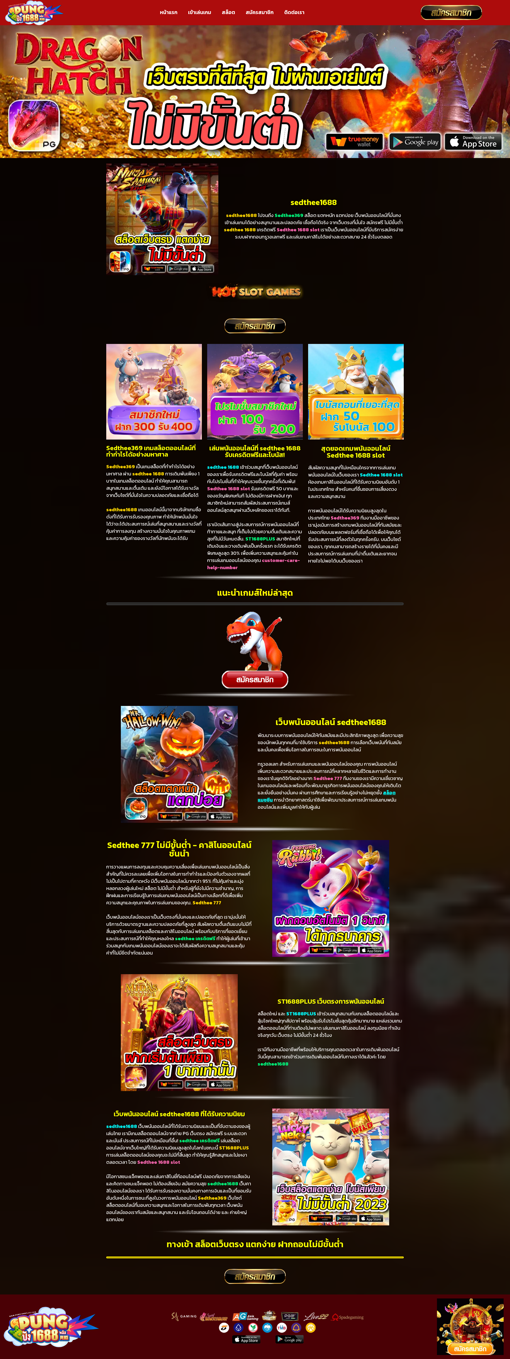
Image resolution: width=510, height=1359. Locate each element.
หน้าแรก (168, 12)
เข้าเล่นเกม (199, 12)
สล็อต (228, 12)
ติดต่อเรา (294, 12)
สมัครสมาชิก (260, 12)
